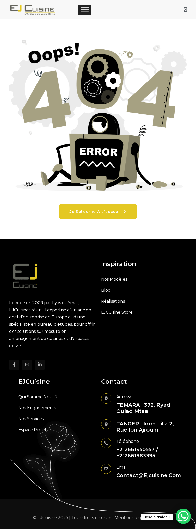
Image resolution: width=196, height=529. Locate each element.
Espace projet (32, 429)
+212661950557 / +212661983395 (137, 452)
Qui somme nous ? (38, 396)
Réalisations (113, 301)
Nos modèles (114, 279)
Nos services (31, 418)
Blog (106, 290)
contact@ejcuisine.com (148, 475)
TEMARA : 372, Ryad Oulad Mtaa (143, 408)
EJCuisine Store (117, 312)
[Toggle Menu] (85, 9)
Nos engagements (37, 407)
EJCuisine (47, 517)
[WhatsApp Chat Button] (183, 516)
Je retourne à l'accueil (96, 211)
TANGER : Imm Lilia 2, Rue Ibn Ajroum (145, 427)
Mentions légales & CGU (139, 517)
